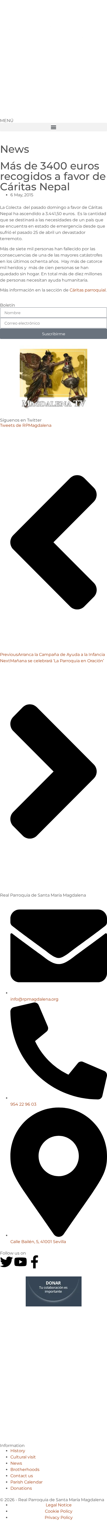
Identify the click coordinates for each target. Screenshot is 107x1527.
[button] (53, 127)
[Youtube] (20, 1261)
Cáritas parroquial (88, 290)
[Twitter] (6, 1261)
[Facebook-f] (34, 1261)
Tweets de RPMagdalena (25, 425)
